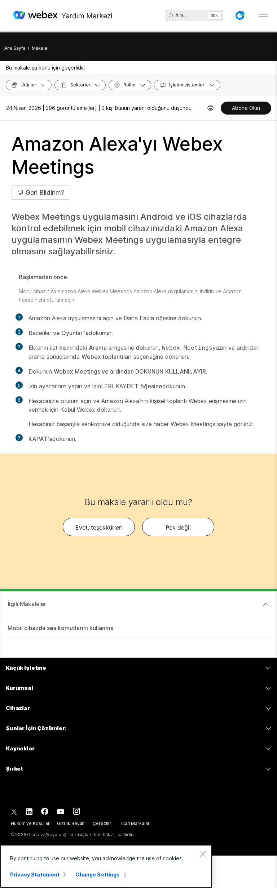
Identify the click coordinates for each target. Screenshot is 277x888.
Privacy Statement (35, 874)
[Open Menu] (263, 15)
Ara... (181, 15)
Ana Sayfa (14, 48)
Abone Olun (246, 108)
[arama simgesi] (171, 15)
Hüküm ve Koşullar (30, 823)
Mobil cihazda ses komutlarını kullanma (61, 628)
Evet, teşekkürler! (99, 527)
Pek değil (178, 527)
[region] (106, 866)
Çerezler (102, 823)
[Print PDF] (210, 108)
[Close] (202, 854)
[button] (239, 15)
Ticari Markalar (134, 823)
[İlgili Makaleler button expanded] (265, 604)
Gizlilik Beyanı (71, 823)
